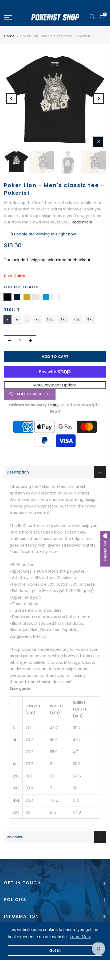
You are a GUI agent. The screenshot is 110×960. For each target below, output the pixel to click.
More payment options (55, 385)
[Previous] (11, 98)
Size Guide (14, 275)
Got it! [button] (55, 950)
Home (9, 36)
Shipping (37, 260)
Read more (81, 222)
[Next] (98, 98)
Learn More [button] (80, 936)
